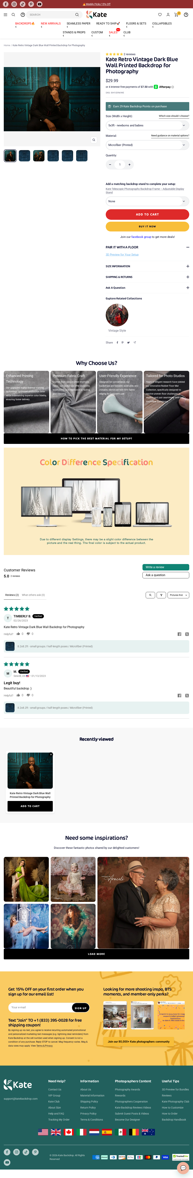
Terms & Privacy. (44, 1045)
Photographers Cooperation (131, 1101)
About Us (85, 1089)
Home (7, 45)
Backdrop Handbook (174, 1119)
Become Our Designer (127, 1119)
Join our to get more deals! (147, 237)
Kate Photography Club (175, 1101)
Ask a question (155, 575)
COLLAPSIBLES (162, 23)
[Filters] (161, 595)
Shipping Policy (89, 1101)
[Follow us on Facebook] (5, 4)
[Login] (168, 14)
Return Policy (88, 1107)
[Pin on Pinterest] (122, 342)
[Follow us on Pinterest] (31, 4)
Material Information (92, 1095)
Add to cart (30, 806)
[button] (115, 54)
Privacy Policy (88, 1113)
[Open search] (150, 595)
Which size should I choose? (174, 116)
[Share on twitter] (187, 634)
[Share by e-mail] (134, 342)
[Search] (13, 14)
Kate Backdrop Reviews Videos (133, 1107)
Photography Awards (127, 1089)
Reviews (167, 1095)
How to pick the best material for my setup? (96, 438)
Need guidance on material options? (170, 135)
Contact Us (54, 1089)
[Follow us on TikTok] (22, 4)
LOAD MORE (96, 954)
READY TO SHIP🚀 (108, 23)
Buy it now (147, 226)
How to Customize (172, 1107)
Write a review (155, 567)
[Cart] (176, 15)
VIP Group (54, 1095)
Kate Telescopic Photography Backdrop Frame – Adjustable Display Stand (145, 190)
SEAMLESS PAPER (78, 23)
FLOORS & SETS (136, 23)
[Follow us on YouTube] (39, 4)
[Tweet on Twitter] (128, 342)
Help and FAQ (56, 1113)
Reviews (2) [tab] (12, 594)
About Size (54, 1107)
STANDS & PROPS (74, 32)
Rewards (120, 1095)
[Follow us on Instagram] (14, 4)
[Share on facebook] (179, 634)
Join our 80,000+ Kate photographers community (138, 1041)
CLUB (126, 32)
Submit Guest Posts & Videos (132, 1113)
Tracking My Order (59, 1119)
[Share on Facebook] (117, 342)
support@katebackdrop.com (21, 1098)
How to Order (170, 1113)
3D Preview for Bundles (175, 1089)
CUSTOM (97, 32)
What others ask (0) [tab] (33, 594)
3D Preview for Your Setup (122, 254)
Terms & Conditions (91, 1119)
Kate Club (54, 1101)
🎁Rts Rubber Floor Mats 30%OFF (96, 4)
